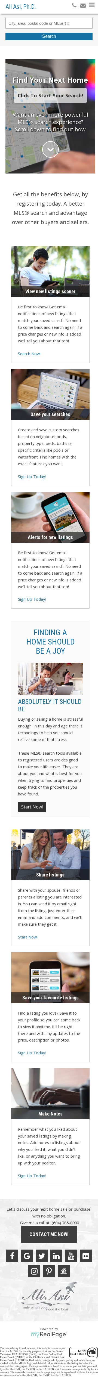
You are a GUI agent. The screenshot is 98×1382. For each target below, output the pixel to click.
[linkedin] (56, 1256)
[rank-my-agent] (64, 1271)
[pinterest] (49, 1271)
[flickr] (86, 1256)
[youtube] (71, 1256)
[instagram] (34, 1271)
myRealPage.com (49, 1334)
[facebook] (12, 1256)
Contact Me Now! (49, 1234)
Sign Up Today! (32, 476)
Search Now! (29, 353)
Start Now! (32, 807)
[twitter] (42, 1256)
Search (49, 36)
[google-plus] (27, 1256)
